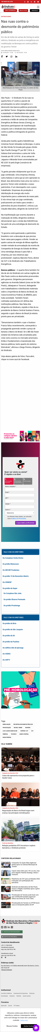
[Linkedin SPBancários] (9, 927)
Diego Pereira (7, 737)
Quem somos (27, 996)
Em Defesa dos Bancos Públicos (23, 724)
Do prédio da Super (10, 588)
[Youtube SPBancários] (15, 927)
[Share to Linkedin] (16, 57)
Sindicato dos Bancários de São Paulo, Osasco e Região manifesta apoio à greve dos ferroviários (26, 888)
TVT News (17, 1005)
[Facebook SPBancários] (5, 927)
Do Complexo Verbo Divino (13, 558)
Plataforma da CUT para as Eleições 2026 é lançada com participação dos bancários (26, 880)
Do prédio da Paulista (11, 642)
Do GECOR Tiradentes (11, 570)
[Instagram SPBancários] (12, 927)
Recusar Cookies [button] (12, 1026)
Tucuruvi (13, 734)
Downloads (4, 996)
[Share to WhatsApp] (11, 57)
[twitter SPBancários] (2, 927)
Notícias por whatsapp (12, 931)
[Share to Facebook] (2, 57)
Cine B (10, 1005)
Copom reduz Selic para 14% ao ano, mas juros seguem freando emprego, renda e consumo (26, 872)
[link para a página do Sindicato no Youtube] (38, 2)
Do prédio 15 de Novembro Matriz (16, 576)
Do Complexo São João (12, 593)
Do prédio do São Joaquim (13, 629)
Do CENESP (7, 582)
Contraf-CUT (24, 731)
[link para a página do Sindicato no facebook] (24, 2)
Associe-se (35, 10)
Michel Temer (18, 727)
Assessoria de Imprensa (21, 993)
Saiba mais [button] (24, 1020)
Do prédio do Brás (9, 623)
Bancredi (3, 1005)
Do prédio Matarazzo (11, 564)
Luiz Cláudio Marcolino (10, 731)
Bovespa (27, 727)
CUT (32, 731)
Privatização (7, 727)
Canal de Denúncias (10, 10)
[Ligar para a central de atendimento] (2, 957)
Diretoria (31, 993)
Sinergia (5, 734)
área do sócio (23, 10)
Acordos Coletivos (6, 993)
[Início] (12, 7)
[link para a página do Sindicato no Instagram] (31, 2)
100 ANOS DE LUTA (7, 1)
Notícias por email (10, 936)
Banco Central (24, 734)
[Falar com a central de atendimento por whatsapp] (5, 957)
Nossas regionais (6, 970)
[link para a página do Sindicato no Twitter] (27, 2)
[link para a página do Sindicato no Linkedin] (34, 2)
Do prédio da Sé (9, 636)
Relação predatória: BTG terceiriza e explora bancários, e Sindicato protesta (18, 846)
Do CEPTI (6, 660)
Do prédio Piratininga (12, 605)
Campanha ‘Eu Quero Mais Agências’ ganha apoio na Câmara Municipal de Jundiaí (24, 864)
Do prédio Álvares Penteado (14, 599)
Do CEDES (6, 654)
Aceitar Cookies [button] (29, 1026)
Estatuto (12, 996)
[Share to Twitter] (7, 57)
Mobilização (6, 724)
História (18, 996)
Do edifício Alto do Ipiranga (13, 648)
